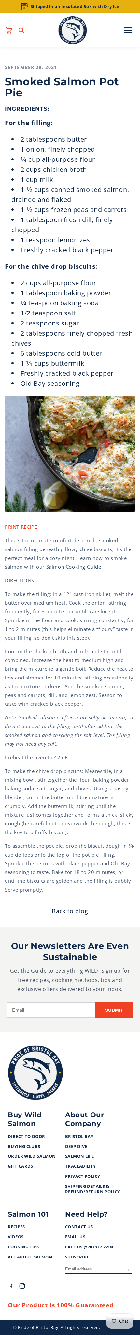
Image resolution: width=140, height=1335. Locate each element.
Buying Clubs (24, 1146)
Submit (114, 1010)
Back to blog (70, 911)
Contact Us (79, 1227)
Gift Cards (20, 1166)
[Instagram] (22, 1287)
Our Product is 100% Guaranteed (61, 1305)
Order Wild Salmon (32, 1156)
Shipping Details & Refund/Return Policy (92, 1189)
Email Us (75, 1237)
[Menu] (127, 30)
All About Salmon (30, 1257)
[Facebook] (11, 1287)
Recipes (16, 1227)
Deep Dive (76, 1146)
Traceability (80, 1166)
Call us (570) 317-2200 (89, 1247)
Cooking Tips (23, 1247)
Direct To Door (26, 1136)
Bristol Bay (79, 1136)
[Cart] (8, 30)
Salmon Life (79, 1156)
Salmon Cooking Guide (73, 566)
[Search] (21, 30)
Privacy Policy (82, 1176)
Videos (15, 1237)
